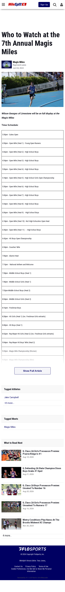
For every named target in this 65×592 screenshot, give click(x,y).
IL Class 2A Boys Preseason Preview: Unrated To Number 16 (41, 486)
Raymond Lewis (19, 65)
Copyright (30, 554)
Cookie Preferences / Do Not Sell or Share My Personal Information (31, 570)
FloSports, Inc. (39, 554)
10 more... (9, 403)
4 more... (7, 535)
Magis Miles (19, 62)
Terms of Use (43, 566)
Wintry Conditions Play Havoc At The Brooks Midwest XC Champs (41, 521)
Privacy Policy (30, 566)
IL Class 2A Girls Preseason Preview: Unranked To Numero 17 (41, 504)
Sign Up (44, 4)
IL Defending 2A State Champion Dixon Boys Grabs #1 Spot (42, 469)
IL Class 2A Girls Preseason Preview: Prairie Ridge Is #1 (41, 452)
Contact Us (18, 566)
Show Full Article (32, 371)
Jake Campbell (11, 397)
